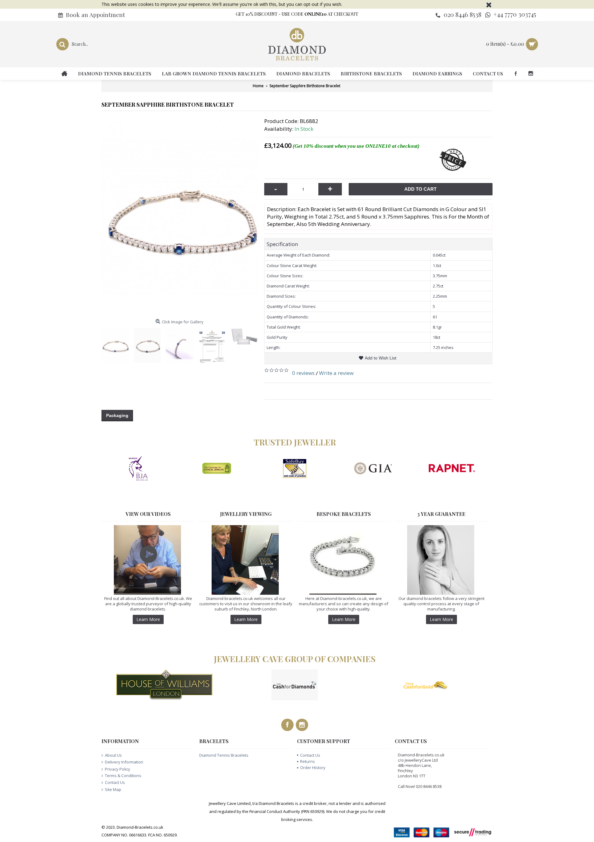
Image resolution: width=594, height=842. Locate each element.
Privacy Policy (117, 769)
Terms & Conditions (123, 775)
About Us (113, 755)
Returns (307, 761)
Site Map (113, 789)
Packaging (117, 415)
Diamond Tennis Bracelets (223, 755)
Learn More (148, 619)
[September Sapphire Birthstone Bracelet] (179, 217)
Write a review (336, 372)
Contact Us (115, 782)
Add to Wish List (380, 357)
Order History (312, 767)
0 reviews (303, 372)
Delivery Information (124, 762)
